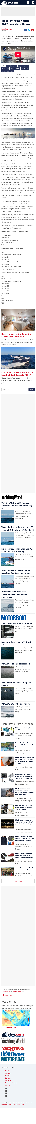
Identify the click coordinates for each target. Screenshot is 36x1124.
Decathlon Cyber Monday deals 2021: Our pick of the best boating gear (24, 745)
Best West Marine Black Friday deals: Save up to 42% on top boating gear (24, 776)
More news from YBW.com (17, 724)
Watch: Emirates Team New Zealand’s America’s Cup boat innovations (14, 594)
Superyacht (25, 68)
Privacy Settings (20, 1104)
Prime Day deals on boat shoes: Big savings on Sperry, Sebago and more (24, 856)
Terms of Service (17, 991)
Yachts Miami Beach (7, 71)
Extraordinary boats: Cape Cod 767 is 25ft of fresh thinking (17, 550)
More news (18, 881)
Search (32, 389)
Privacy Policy (6, 991)
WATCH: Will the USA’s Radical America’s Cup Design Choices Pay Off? (16, 506)
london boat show (23, 66)
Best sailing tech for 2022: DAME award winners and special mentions (24, 807)
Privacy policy (11, 1104)
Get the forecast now (8, 1027)
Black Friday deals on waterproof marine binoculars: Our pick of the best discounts (24, 792)
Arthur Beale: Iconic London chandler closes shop (24, 869)
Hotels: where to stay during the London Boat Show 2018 (16, 335)
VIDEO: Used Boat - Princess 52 (15, 663)
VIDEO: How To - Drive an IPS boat (17, 623)
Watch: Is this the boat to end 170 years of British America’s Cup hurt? (17, 528)
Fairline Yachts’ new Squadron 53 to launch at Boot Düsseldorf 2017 (17, 373)
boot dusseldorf (11, 66)
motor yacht (5, 68)
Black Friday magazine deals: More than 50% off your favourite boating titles (24, 823)
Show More (8, 995)
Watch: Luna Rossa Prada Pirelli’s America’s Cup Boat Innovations (16, 571)
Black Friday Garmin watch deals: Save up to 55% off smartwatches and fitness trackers (24, 760)
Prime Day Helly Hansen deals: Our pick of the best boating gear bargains (24, 838)
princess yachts (15, 68)
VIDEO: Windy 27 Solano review (15, 703)
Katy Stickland (6, 29)
